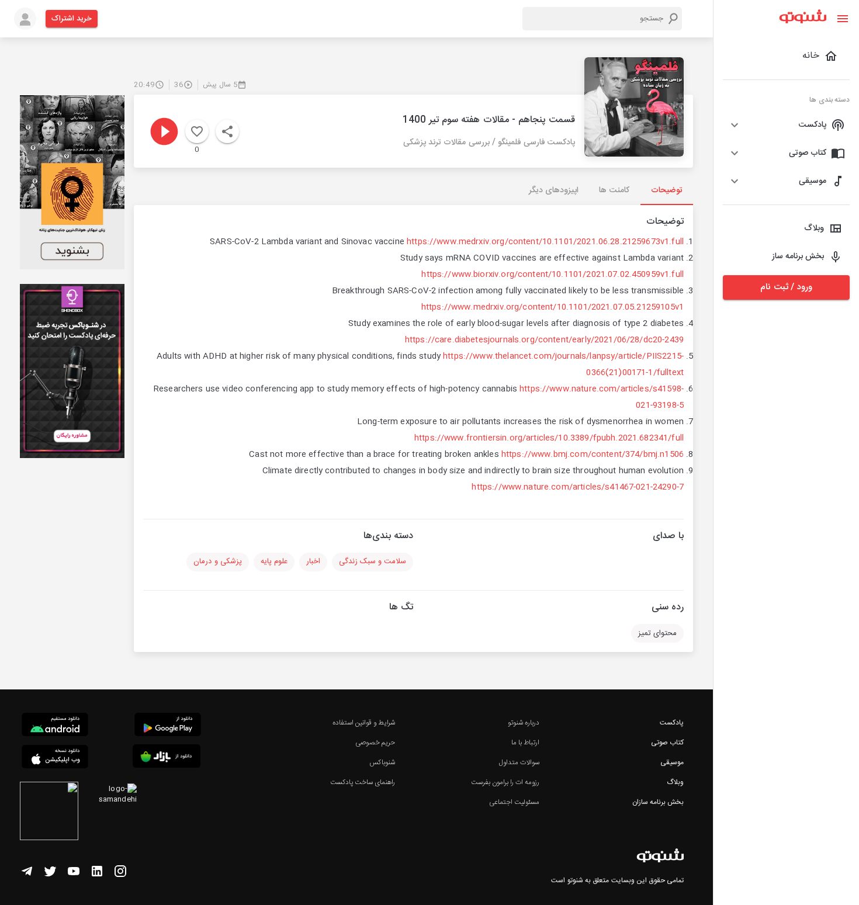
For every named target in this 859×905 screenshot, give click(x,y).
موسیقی (672, 762)
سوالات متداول (519, 762)
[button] (786, 125)
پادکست (672, 722)
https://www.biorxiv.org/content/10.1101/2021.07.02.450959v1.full (552, 275)
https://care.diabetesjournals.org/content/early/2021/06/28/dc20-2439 (544, 340)
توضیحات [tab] (667, 190)
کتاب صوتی (667, 742)
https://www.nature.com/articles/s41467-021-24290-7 (578, 487)
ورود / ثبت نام (786, 287)
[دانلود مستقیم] (55, 726)
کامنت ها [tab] (614, 190)
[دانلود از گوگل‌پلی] (168, 726)
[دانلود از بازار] (166, 758)
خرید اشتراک (71, 18)
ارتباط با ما (525, 742)
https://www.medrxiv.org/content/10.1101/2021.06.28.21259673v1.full (545, 242)
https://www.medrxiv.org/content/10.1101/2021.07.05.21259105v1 (552, 307)
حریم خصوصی (375, 742)
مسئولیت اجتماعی (514, 802)
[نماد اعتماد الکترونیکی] (49, 813)
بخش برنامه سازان (658, 802)
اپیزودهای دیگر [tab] (554, 190)
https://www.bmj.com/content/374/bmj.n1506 (592, 455)
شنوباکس (382, 762)
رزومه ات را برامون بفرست (505, 782)
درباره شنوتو (523, 722)
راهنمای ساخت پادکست (362, 782)
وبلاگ (675, 782)
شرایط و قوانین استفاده (363, 722)
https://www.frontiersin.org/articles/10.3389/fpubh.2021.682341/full (549, 438)
